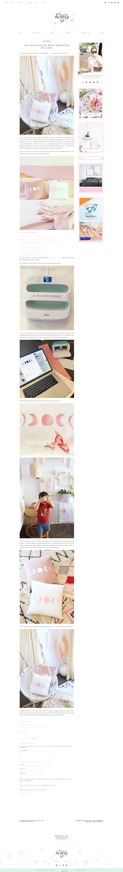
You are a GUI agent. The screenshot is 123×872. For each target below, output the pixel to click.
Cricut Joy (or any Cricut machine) (37, 239)
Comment (24, 750)
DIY (49, 41)
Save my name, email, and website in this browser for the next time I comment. (46, 779)
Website (23, 773)
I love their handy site (56, 257)
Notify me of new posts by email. (33, 790)
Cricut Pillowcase (29, 254)
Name (22, 764)
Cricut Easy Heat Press (31, 251)
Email (22, 768)
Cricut (46, 41)
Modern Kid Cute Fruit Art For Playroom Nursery (32, 821)
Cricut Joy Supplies (29, 247)
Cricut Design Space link (32, 236)
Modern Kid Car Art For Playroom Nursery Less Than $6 (89, 821)
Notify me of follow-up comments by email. (38, 785)
